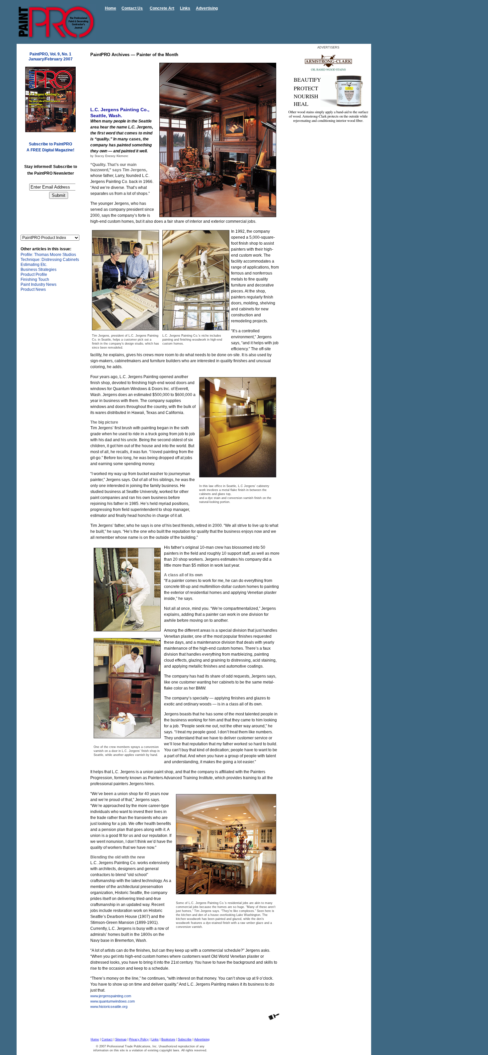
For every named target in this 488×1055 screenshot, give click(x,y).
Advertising (207, 8)
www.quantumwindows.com (112, 1001)
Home (110, 8)
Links (185, 8)
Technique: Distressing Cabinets (50, 259)
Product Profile (34, 274)
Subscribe (185, 1039)
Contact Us (132, 8)
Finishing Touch (35, 279)
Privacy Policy (139, 1039)
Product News (33, 289)
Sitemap (120, 1039)
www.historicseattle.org (108, 1007)
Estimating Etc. (34, 264)
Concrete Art (162, 8)
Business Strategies (38, 269)
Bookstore (168, 1039)
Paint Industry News (38, 284)
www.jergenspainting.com (110, 996)
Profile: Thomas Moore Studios (48, 254)
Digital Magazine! (58, 150)
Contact (107, 1039)
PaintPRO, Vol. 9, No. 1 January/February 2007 (51, 56)
